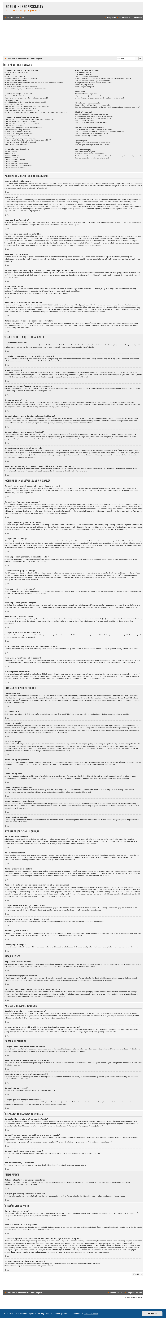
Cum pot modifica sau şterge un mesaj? (20, 122)
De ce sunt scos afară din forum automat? (20, 87)
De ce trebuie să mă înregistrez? (16, 72)
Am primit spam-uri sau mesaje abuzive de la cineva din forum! (99, 98)
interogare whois (53, 1243)
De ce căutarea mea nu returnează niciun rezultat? (94, 116)
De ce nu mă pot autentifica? (15, 81)
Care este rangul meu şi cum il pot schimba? (21, 110)
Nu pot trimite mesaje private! (86, 94)
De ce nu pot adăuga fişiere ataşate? (18, 134)
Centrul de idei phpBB (133, 1227)
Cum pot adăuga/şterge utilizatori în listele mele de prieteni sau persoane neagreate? (107, 107)
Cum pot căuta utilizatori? (84, 120)
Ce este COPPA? (10, 74)
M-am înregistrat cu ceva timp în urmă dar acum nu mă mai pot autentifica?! (34, 83)
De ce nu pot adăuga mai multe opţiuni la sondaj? (23, 128)
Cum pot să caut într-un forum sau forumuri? (92, 114)
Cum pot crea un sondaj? (14, 126)
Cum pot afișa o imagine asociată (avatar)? (21, 108)
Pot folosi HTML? (10, 153)
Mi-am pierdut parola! (12, 85)
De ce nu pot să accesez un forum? (17, 132)
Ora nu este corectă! (12, 100)
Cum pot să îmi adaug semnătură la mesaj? (21, 123)
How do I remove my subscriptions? (88, 136)
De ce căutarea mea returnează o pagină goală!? (94, 118)
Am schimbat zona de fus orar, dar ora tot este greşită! (25, 102)
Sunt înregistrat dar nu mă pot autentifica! (20, 79)
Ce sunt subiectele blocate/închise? (18, 166)
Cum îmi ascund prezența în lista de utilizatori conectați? (26, 98)
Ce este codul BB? (11, 151)
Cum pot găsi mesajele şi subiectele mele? (91, 122)
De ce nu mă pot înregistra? (15, 76)
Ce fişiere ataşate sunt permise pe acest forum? (93, 143)
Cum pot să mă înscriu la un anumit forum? (92, 134)
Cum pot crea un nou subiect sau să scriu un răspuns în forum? (29, 119)
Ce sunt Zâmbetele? (12, 155)
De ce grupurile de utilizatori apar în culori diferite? (93, 83)
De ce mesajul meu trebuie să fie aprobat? (20, 142)
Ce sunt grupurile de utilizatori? (86, 76)
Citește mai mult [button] (91, 1314)
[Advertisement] (73, 38)
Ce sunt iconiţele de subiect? (15, 168)
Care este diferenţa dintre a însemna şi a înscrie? (93, 129)
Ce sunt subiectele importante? (16, 164)
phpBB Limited (80, 1213)
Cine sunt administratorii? (84, 72)
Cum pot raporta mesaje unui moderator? (20, 138)
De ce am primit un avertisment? (16, 136)
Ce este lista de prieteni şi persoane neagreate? (92, 105)
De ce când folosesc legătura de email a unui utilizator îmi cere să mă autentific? (35, 112)
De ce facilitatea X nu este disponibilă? (89, 154)
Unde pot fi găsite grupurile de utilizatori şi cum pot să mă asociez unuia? (103, 79)
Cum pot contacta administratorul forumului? (92, 158)
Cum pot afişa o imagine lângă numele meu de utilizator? (26, 106)
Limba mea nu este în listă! (14, 104)
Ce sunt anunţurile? (11, 162)
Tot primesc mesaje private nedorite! (88, 96)
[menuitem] (22, 17)
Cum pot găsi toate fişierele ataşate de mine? (92, 145)
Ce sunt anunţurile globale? (14, 159)
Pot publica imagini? (12, 157)
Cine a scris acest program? (85, 152)
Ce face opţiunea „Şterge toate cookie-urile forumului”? (25, 89)
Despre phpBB (41, 1216)
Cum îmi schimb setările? (14, 96)
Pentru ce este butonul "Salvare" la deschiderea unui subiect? (27, 140)
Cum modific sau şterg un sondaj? (17, 130)
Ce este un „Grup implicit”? (85, 85)
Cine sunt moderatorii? (83, 74)
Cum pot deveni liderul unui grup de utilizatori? (92, 81)
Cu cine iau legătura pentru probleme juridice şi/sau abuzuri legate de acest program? (108, 156)
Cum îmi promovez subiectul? (15, 144)
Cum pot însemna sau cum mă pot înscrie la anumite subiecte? (99, 132)
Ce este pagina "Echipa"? (84, 87)
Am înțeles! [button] (152, 1314)
